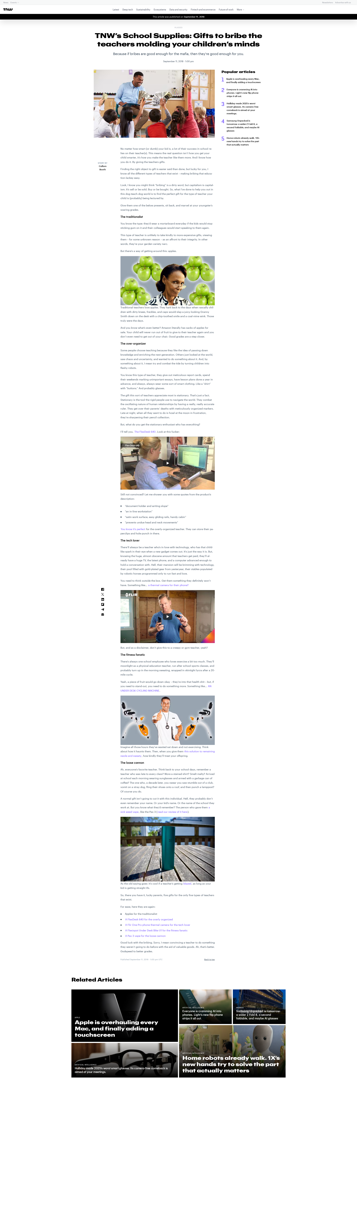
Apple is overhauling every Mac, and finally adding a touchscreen (243, 80)
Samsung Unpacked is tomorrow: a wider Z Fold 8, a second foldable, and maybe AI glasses (243, 125)
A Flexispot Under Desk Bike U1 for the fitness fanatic (156, 930)
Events (13, 2)
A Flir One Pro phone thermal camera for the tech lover (157, 924)
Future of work (226, 9)
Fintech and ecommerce (203, 9)
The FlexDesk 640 (144, 431)
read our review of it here (172, 811)
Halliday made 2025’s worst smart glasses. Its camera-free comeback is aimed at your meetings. (242, 108)
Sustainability (143, 9)
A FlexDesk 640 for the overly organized (149, 919)
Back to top (209, 959)
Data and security (178, 9)
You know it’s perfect (133, 529)
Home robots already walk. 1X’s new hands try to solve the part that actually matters (243, 141)
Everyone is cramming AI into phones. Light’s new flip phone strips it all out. (242, 92)
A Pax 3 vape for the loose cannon (145, 935)
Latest (116, 9)
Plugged (178, 28)
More (239, 9)
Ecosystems (160, 9)
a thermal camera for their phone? (168, 585)
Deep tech (127, 9)
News (5, 2)
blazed (187, 883)
